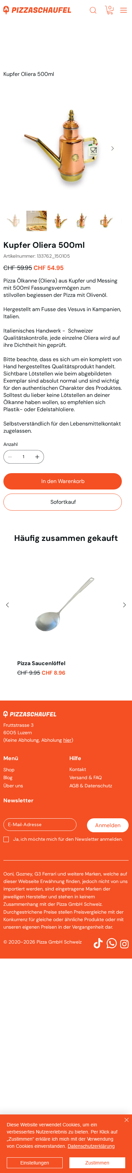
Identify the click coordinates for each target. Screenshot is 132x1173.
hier (67, 740)
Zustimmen (97, 1163)
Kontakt (77, 769)
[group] (66, 623)
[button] (110, 10)
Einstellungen (34, 1163)
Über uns (13, 786)
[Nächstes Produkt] (124, 605)
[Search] (93, 10)
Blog (8, 777)
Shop (9, 770)
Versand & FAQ (85, 777)
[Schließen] (122, 1124)
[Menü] (123, 10)
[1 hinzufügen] (37, 457)
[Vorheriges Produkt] (7, 605)
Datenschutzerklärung (91, 1146)
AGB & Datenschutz (90, 786)
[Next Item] (112, 148)
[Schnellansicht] (66, 605)
